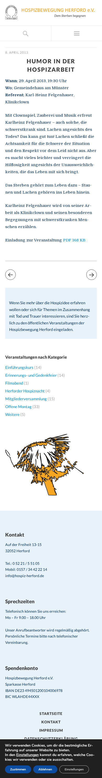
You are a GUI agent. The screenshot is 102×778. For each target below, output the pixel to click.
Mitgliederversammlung (26, 398)
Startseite (51, 713)
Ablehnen (45, 769)
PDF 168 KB (74, 240)
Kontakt (51, 722)
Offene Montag (18, 406)
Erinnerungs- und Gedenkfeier (31, 375)
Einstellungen (27, 755)
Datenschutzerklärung (51, 738)
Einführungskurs (19, 367)
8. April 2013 (16, 52)
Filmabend (14, 383)
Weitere (12, 414)
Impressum (51, 730)
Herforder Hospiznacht (25, 390)
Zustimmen (18, 769)
